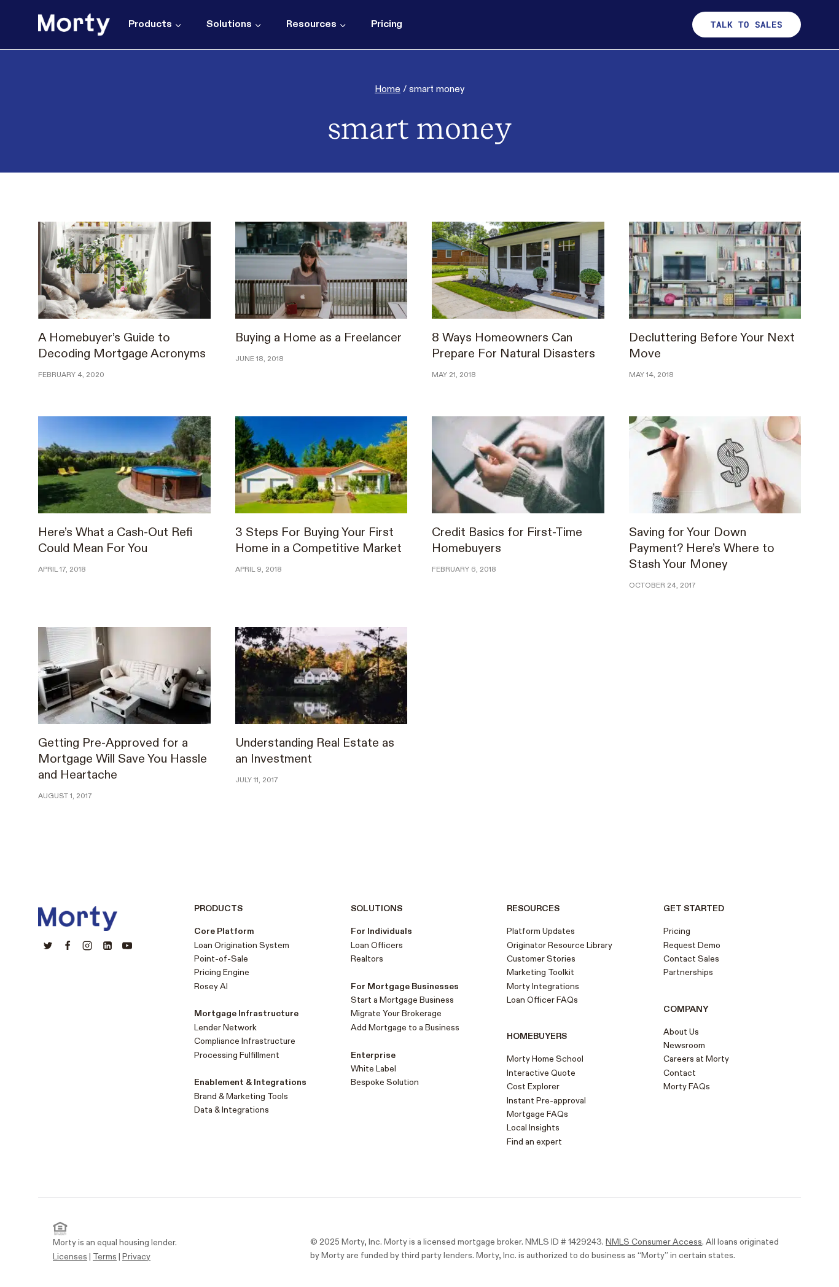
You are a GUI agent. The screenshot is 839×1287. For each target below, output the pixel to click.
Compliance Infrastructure (244, 1041)
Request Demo (691, 945)
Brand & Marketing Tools (241, 1096)
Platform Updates (541, 931)
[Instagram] (87, 945)
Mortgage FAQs (537, 1114)
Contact (679, 1073)
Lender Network (225, 1027)
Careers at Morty (696, 1059)
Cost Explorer (533, 1086)
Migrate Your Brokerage (396, 1013)
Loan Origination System (241, 945)
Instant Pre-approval (546, 1100)
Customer (526, 959)
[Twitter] (48, 945)
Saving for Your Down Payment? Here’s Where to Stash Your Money (702, 548)
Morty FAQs (686, 1086)
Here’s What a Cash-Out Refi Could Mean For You (115, 540)
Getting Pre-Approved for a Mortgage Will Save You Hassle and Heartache (122, 759)
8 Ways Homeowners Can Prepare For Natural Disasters (513, 346)
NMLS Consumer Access (654, 1242)
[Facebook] (67, 945)
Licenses (70, 1256)
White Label (373, 1069)
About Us (681, 1032)
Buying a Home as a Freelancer (318, 338)
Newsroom (684, 1045)
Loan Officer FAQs (542, 1000)
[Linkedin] (107, 945)
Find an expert (534, 1142)
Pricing (387, 24)
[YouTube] (127, 945)
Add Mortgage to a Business (405, 1027)
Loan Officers (377, 945)
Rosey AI (211, 986)
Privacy (136, 1256)
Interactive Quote (541, 1073)
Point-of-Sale (221, 959)
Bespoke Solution (385, 1082)
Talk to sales (746, 24)
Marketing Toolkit (540, 972)
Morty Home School (545, 1059)
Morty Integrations (543, 986)
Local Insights (533, 1127)
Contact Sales (691, 959)
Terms (105, 1256)
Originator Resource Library (559, 945)
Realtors (367, 959)
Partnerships (688, 972)
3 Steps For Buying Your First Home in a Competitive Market (318, 540)
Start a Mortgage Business (402, 1000)
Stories (560, 959)
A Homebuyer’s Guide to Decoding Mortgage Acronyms (122, 346)
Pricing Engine (221, 972)
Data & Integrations (231, 1110)
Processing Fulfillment (236, 1055)
